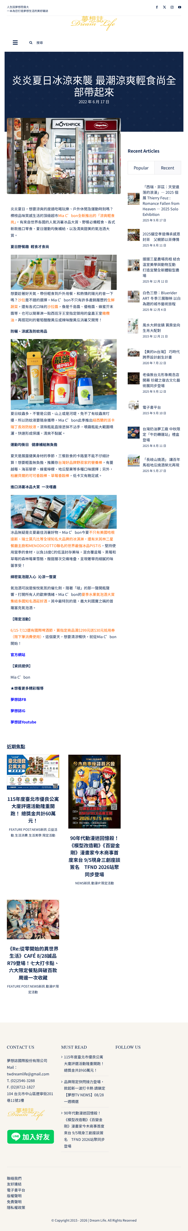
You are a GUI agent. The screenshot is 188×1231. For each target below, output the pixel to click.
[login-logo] (94, 17)
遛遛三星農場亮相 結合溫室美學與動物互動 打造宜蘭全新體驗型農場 (161, 267)
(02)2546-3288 (23, 1080)
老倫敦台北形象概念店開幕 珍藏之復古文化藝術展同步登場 (161, 380)
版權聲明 (14, 1195)
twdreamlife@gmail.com (28, 1074)
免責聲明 (14, 1201)
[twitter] (164, 7)
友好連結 (14, 1184)
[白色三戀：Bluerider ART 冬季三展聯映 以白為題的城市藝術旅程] (134, 294)
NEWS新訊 (39, 829)
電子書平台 (152, 407)
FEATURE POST (20, 829)
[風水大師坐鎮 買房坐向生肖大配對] (133, 321)
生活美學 (35, 835)
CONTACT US (20, 1047)
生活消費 (21, 835)
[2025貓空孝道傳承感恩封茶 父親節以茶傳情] (134, 232)
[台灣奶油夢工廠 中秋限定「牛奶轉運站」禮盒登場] (134, 430)
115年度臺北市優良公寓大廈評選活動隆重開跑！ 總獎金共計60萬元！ (33, 809)
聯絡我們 (14, 1178)
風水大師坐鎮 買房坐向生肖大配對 (161, 327)
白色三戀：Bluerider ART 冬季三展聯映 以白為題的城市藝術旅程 (162, 298)
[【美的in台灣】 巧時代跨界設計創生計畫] (134, 352)
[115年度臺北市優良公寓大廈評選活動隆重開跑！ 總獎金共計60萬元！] (33, 758)
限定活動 (48, 835)
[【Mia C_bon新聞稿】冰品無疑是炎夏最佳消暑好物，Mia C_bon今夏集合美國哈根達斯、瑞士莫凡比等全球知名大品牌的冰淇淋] (64, 120)
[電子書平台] (134, 403)
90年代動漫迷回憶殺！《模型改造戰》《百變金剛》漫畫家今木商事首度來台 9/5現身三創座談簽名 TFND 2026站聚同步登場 (94, 856)
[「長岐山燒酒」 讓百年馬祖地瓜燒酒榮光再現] (134, 457)
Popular (141, 168)
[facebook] (156, 7)
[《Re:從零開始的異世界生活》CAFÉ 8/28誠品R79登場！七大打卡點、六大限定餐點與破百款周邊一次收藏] (33, 903)
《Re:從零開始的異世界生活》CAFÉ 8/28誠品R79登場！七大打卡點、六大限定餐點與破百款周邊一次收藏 (33, 963)
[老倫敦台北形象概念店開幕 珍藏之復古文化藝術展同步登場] (134, 375)
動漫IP (95, 883)
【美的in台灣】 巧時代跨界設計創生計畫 (161, 354)
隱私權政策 (16, 1207)
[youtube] (179, 7)
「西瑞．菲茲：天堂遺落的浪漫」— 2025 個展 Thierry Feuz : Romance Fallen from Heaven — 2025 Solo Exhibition (161, 200)
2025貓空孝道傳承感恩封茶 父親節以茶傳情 (161, 236)
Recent (167, 168)
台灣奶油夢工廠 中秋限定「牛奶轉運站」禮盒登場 (161, 434)
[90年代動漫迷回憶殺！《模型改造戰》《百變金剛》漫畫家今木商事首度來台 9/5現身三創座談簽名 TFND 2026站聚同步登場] (94, 758)
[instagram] (172, 7)
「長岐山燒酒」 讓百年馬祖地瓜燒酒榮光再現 (161, 462)
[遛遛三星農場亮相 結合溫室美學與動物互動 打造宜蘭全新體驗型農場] (134, 262)
